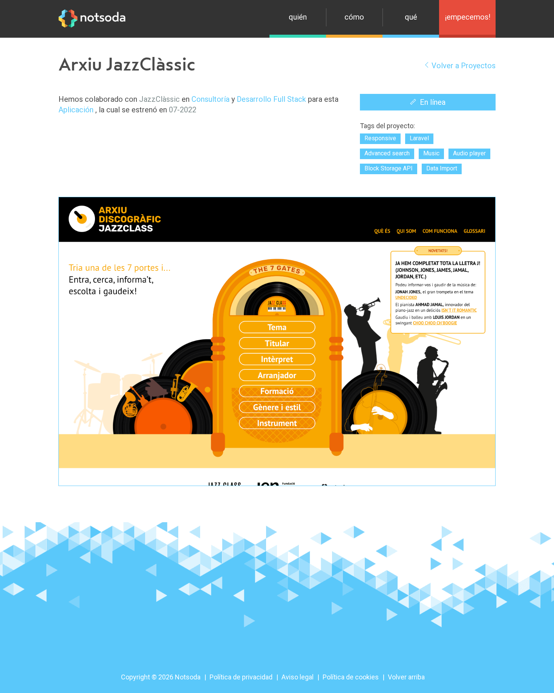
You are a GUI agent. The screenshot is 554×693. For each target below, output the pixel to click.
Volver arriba (406, 677)
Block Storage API (388, 168)
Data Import (441, 168)
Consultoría (210, 99)
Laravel (419, 138)
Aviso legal (298, 677)
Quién (298, 16)
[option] (277, 341)
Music (431, 153)
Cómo (354, 16)
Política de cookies (351, 677)
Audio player (469, 153)
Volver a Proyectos (464, 65)
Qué (411, 16)
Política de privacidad (241, 677)
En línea (432, 102)
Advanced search (387, 153)
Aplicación (75, 109)
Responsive (380, 138)
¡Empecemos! (467, 16)
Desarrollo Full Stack (271, 99)
